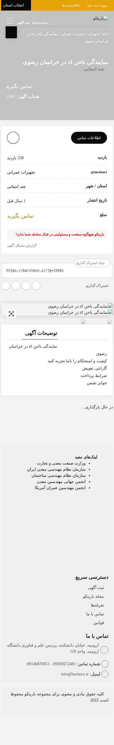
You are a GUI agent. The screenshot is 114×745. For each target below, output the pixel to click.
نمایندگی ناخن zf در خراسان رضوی (65, 62)
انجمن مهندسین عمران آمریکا (60, 488)
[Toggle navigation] (9, 20)
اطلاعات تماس (89, 138)
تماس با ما (95, 614)
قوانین (98, 623)
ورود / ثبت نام (97, 5)
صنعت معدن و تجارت (56, 463)
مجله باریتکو (93, 596)
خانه (105, 34)
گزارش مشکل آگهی (22, 245)
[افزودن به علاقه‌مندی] (13, 138)
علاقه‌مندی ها (71, 5)
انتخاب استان (14, 5)
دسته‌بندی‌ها (40, 22)
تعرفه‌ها (97, 605)
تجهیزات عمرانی (72, 34)
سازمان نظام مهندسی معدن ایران (56, 469)
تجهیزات (93, 34)
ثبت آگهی (23, 22)
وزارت (80, 463)
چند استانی (94, 69)
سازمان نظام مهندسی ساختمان (59, 475)
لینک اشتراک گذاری (91, 263)
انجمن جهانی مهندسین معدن (61, 481)
